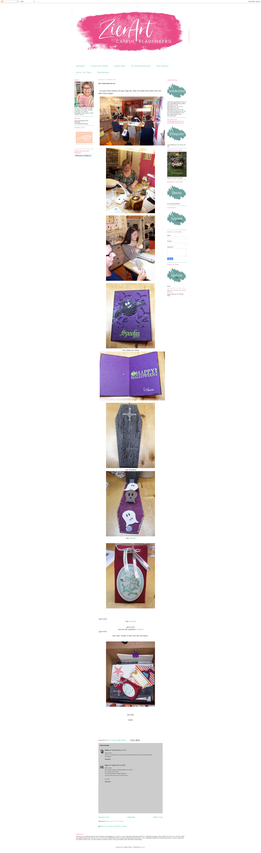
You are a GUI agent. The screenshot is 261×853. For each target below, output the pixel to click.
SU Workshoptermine (140, 66)
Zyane (107, 765)
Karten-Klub (119, 66)
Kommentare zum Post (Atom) (114, 821)
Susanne (132, 621)
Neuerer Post (103, 817)
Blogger (143, 847)
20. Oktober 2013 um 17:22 (118, 750)
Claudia (132, 538)
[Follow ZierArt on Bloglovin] (83, 156)
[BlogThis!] (133, 740)
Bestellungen (103, 72)
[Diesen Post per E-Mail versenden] (131, 740)
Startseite (80, 66)
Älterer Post (158, 817)
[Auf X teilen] (135, 740)
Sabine (107, 750)
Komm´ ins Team (83, 72)
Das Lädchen (163, 66)
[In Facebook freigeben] (137, 740)
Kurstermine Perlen (99, 66)
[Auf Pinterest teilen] (139, 740)
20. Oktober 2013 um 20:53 (117, 765)
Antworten (108, 759)
